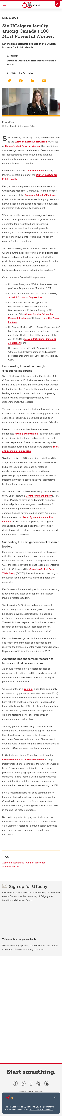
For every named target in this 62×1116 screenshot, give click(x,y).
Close (54, 1099)
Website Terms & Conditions (41, 1109)
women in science (35, 862)
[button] (11, 80)
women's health (10, 866)
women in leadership (13, 862)
